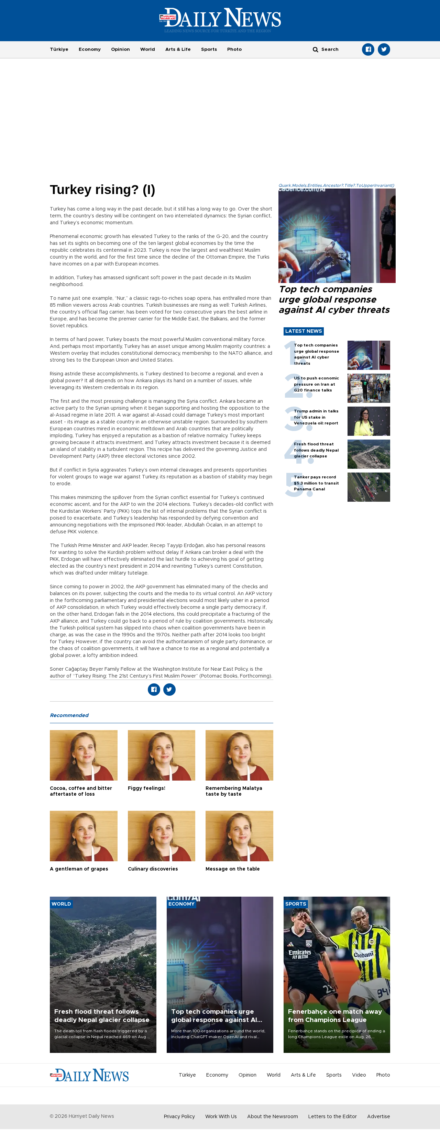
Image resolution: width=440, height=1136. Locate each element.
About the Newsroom (272, 1116)
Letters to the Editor (332, 1116)
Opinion (120, 49)
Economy (90, 49)
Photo (234, 49)
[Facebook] (368, 49)
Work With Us (221, 1116)
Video (359, 1075)
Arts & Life (178, 49)
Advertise (378, 1116)
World (147, 49)
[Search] (315, 49)
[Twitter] (384, 49)
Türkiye (59, 49)
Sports (209, 49)
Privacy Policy (179, 1116)
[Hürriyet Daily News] (220, 20)
